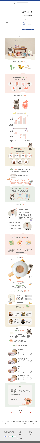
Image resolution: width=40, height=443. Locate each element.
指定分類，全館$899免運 (25, 19)
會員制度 (20, 431)
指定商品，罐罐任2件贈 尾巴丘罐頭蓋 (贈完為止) (27, 18)
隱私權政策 (20, 434)
